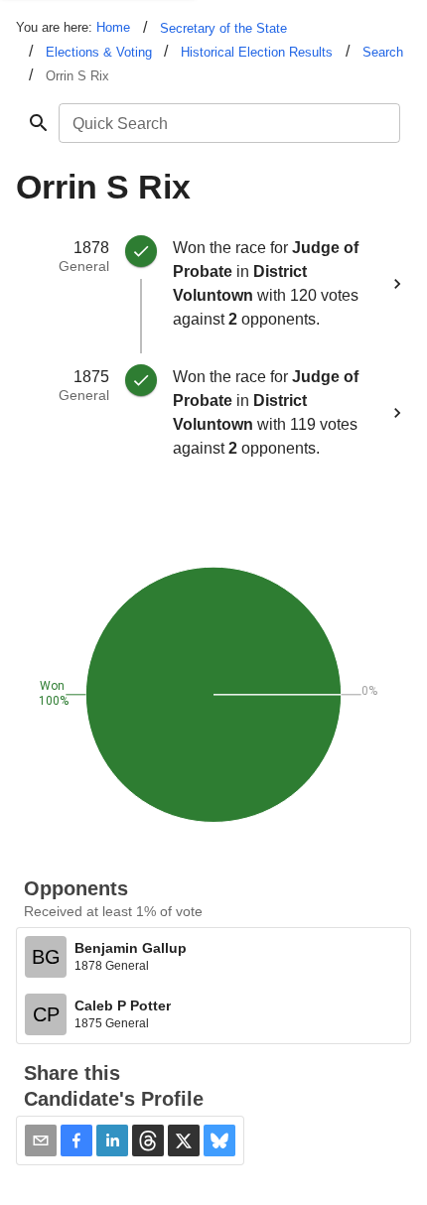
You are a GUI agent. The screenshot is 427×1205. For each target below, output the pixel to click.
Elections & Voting (99, 52)
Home (113, 27)
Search (382, 52)
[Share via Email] (41, 1140)
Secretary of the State (223, 28)
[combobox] (228, 123)
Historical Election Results (257, 52)
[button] (76, 1140)
